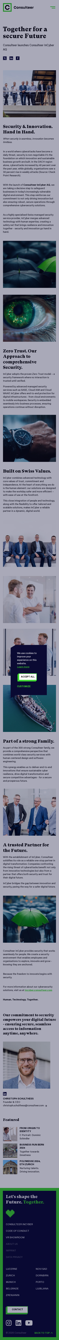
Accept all (28, 677)
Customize (24, 686)
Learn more (23, 667)
